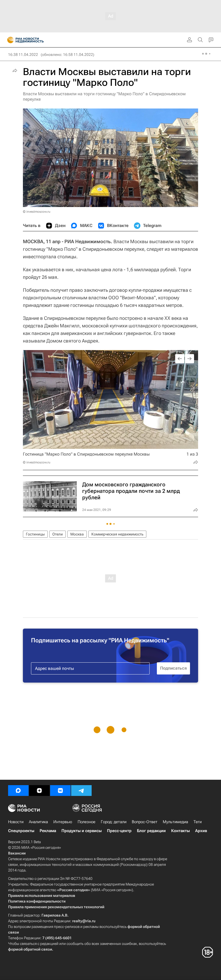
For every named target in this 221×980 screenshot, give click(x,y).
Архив (201, 830)
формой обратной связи (30, 949)
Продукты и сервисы (81, 830)
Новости (15, 821)
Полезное (86, 821)
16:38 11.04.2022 (23, 54)
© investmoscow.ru (36, 211)
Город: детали (113, 821)
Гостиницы (35, 534)
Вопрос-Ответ (144, 821)
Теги (198, 821)
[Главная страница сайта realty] (35, 40)
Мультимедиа (175, 821)
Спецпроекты (21, 830)
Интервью (62, 821)
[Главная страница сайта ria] (9, 40)
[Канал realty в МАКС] (18, 790)
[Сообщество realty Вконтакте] (60, 790)
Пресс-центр (119, 830)
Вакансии (17, 853)
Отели (57, 534)
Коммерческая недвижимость (117, 534)
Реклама (48, 830)
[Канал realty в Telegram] (81, 790)
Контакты (180, 830)
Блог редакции (151, 830)
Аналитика (38, 821)
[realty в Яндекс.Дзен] (39, 790)
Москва (77, 534)
